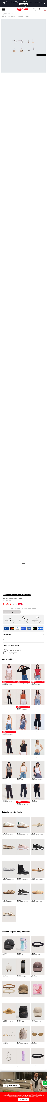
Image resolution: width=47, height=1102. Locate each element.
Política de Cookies (38, 1094)
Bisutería (20, 16)
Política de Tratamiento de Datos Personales (9, 1095)
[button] (39, 9)
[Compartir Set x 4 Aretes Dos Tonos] (4, 588)
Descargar (23, 4)
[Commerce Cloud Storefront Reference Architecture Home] (23, 9)
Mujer (4, 16)
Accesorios (11, 16)
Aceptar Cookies (23, 1099)
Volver (9, 13)
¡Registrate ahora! (11, 1086)
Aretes (27, 16)
